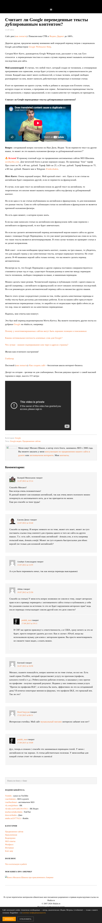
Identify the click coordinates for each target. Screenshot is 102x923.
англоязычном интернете (41, 455)
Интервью (9, 847)
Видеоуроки (10, 838)
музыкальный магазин (51, 721)
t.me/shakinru (10, 799)
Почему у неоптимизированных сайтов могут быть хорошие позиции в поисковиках (46, 331)
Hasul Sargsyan (23, 712)
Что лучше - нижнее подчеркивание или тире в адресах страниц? (36, 344)
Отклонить (25, 919)
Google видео (15, 441)
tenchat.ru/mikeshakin (13, 811)
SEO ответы (10, 841)
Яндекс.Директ (56, 36)
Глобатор (9, 358)
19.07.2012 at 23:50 (25, 592)
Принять (9, 919)
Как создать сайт (37, 365)
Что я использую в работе (16, 864)
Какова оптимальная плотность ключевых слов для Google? (33, 337)
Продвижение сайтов (31, 441)
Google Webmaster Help (40, 46)
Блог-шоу (9, 851)
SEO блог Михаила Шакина (51, 4)
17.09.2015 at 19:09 (25, 742)
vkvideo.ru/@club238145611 (16, 808)
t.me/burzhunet (11, 802)
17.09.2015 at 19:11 (29, 623)
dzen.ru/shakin (11, 815)
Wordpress (9, 844)
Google (17, 324)
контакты (64, 455)
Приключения (11, 834)
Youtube (8, 795)
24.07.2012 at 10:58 (25, 666)
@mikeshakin (52, 168)
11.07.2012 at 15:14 (25, 481)
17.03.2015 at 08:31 (25, 715)
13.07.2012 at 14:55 (25, 564)
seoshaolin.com (12, 161)
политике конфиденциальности (34, 912)
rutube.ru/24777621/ (13, 818)
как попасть (21, 36)
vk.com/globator (11, 805)
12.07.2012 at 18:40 (25, 523)
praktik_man (26, 620)
